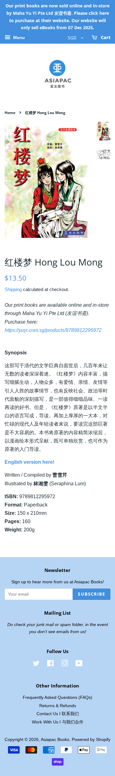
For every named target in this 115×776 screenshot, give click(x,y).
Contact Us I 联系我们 (57, 713)
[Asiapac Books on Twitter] (36, 664)
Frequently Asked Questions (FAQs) (57, 697)
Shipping (13, 289)
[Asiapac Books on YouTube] (78, 664)
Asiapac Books (55, 739)
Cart (105, 38)
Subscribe (91, 594)
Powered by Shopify (91, 739)
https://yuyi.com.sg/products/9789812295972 (53, 330)
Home (10, 112)
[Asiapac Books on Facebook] (50, 664)
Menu (18, 37)
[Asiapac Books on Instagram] (64, 664)
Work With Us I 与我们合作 (57, 722)
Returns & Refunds (57, 705)
